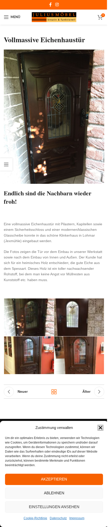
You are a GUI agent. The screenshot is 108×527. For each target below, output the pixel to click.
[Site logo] (54, 17)
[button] (100, 427)
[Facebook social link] (50, 5)
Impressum (76, 518)
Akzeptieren (54, 479)
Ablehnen (54, 493)
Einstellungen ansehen (54, 507)
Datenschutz (58, 518)
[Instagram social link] (56, 5)
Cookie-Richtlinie (35, 518)
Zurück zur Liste (54, 392)
